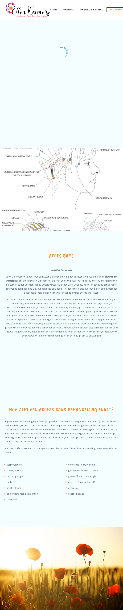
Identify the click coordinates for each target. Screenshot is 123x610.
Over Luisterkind (91, 9)
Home (53, 9)
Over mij (68, 9)
